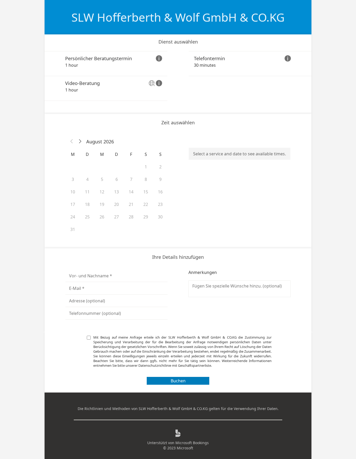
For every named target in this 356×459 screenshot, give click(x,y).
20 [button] (116, 204)
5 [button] (102, 179)
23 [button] (160, 204)
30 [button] (160, 217)
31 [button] (72, 229)
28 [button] (131, 217)
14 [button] (131, 192)
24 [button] (72, 217)
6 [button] (116, 179)
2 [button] (160, 167)
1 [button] (146, 167)
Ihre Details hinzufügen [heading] (178, 257)
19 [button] (102, 204)
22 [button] (145, 204)
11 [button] (87, 192)
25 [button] (87, 217)
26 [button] (102, 217)
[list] (178, 76)
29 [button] (145, 217)
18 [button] (87, 204)
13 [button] (116, 192)
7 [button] (131, 179)
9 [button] (160, 179)
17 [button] (72, 204)
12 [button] (102, 192)
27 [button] (116, 217)
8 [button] (146, 179)
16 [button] (160, 192)
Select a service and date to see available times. (239, 154)
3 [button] (73, 179)
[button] (71, 141)
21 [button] (131, 204)
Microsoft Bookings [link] (192, 442)
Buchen (178, 381)
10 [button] (72, 192)
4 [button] (87, 179)
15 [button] (145, 192)
